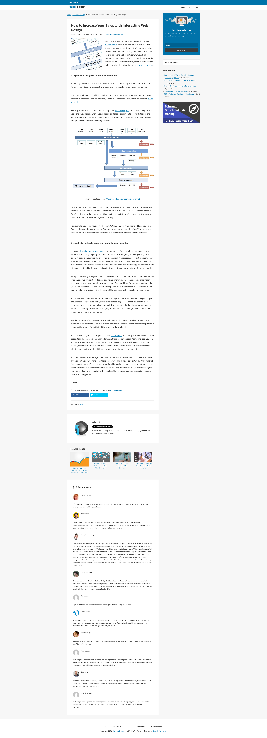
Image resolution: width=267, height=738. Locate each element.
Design (82, 404)
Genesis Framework (160, 731)
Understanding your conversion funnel (123, 199)
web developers (122, 110)
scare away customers (142, 65)
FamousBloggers (119, 731)
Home (69, 15)
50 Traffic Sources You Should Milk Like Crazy (179, 94)
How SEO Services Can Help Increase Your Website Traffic (100, 466)
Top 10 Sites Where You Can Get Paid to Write (180, 80)
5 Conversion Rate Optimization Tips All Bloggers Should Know (79, 470)
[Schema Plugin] (181, 122)
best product (116, 335)
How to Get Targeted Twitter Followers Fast (180, 86)
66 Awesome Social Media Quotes (176, 91)
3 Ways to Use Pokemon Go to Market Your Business (121, 466)
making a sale (111, 44)
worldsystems (116, 390)
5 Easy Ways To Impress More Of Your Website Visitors (143, 466)
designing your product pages (92, 251)
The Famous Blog (78, 15)
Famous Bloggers (77, 7)
